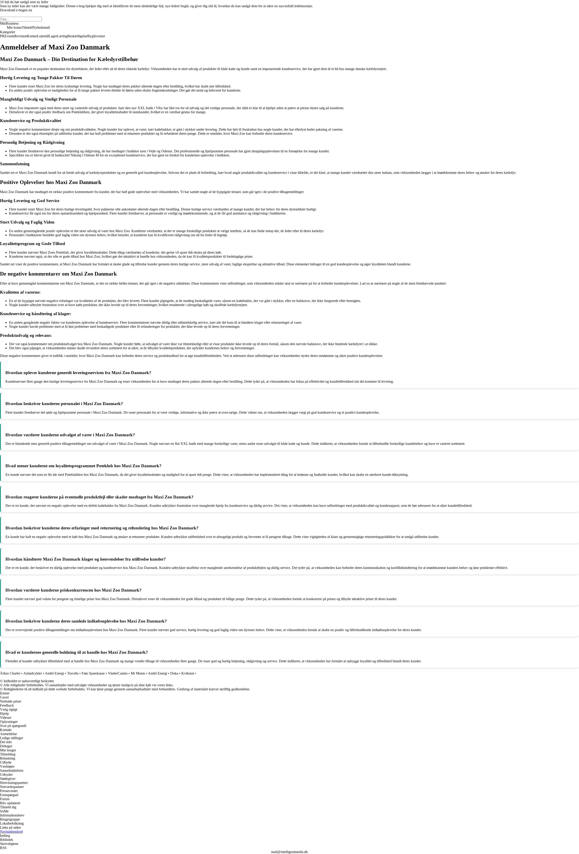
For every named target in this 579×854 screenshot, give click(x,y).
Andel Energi (54, 673)
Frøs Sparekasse (93, 673)
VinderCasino (118, 673)
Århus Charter (10, 673)
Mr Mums (138, 673)
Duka (174, 673)
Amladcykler (32, 673)
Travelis (72, 673)
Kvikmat (187, 673)
